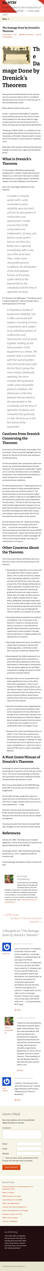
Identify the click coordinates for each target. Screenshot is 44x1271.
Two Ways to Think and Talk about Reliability (26, 920)
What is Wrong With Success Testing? (15, 1210)
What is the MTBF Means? (11, 1203)
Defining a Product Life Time (12, 1214)
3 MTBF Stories (10, 914)
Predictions (30, 34)
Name (5, 1144)
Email (5, 1149)
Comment (7, 1128)
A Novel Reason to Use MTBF (12, 1200)
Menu (4, 19)
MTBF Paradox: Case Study (11, 1196)
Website (5, 1153)
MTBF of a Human (8, 1193)
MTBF (23, 34)
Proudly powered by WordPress (13, 1266)
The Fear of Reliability (9, 1221)
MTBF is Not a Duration (10, 1218)
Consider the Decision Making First (14, 1207)
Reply (19, 1010)
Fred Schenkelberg (9, 1030)
